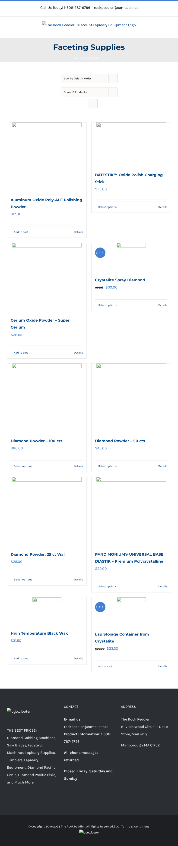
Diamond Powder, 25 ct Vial (38, 554)
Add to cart (21, 232)
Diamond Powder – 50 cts (120, 441)
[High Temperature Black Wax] (46, 611)
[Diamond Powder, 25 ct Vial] (46, 511)
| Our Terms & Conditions (131, 826)
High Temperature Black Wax (39, 633)
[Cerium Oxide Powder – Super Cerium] (46, 277)
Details (78, 232)
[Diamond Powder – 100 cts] (46, 398)
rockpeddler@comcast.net (116, 7)
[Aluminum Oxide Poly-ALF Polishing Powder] (46, 157)
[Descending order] (113, 78)
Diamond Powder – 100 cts (36, 441)
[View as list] (92, 103)
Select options (107, 207)
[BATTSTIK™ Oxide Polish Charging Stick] (131, 144)
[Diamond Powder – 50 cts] (131, 398)
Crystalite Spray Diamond (120, 280)
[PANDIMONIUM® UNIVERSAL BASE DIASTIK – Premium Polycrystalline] (131, 511)
